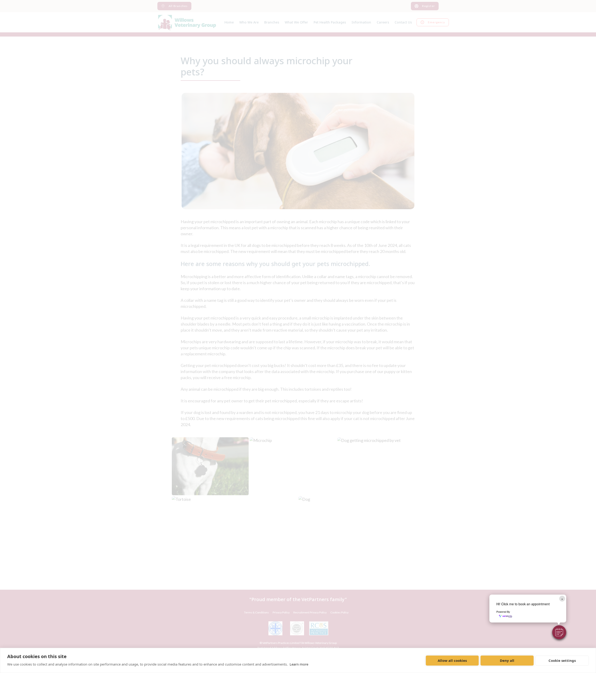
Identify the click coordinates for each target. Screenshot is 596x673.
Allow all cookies (452, 660)
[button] (559, 632)
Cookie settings (562, 660)
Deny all (507, 660)
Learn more (299, 664)
